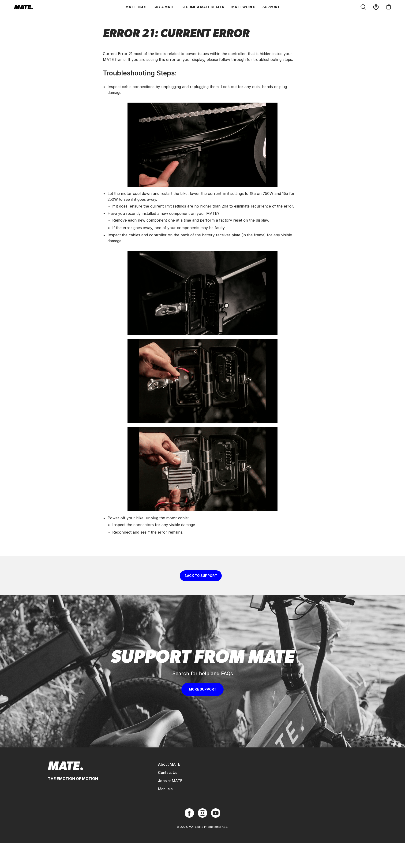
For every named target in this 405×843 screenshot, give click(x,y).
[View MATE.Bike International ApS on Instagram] (202, 813)
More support (202, 689)
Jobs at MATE (170, 780)
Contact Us (167, 772)
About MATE (169, 764)
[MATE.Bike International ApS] (23, 7)
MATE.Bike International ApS (208, 826)
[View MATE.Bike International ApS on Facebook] (189, 813)
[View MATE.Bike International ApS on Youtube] (215, 813)
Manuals (165, 789)
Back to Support (200, 576)
